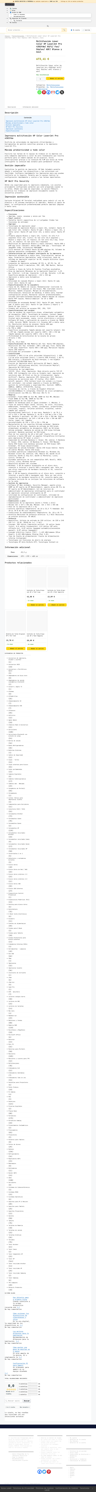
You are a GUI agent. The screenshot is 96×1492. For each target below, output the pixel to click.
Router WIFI (13, 1173)
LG (70, 1477)
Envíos (72, 1457)
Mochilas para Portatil (17, 1049)
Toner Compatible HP (16, 1254)
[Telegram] (57, 92)
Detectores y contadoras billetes (17, 859)
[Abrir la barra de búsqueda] (48, 26)
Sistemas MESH (13, 1192)
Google (72, 1475)
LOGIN (47, 1490)
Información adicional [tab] (30, 107)
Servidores (12, 1182)
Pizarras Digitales (15, 1106)
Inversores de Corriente (17, 973)
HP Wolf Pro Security (14, 127)
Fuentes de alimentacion (17, 923)
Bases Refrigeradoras (16, 745)
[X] (62, 92)
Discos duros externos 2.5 (18, 874)
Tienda (13, 8)
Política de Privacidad (23, 1488)
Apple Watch (13, 720)
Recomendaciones (19, 16)
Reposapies (12, 1163)
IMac (10, 958)
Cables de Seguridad (16, 755)
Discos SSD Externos (16, 888)
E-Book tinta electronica (18, 914)
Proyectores (13, 1135)
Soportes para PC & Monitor (18, 1201)
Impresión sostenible (14, 129)
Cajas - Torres (14, 760)
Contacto (18, 20)
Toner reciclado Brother (17, 1263)
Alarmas (11, 691)
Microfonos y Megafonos (17, 1030)
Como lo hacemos (19, 14)
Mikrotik (12, 1039)
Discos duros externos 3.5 (18, 879)
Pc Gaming (12, 1092)
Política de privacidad (78, 1451)
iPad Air (12, 982)
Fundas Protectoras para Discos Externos (17, 938)
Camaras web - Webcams (16, 783)
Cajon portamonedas (15, 769)
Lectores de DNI (14, 1001)
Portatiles (12, 1116)
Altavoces (12, 710)
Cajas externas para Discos (18, 764)
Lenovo (72, 1470)
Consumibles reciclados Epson (19, 844)
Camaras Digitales (15, 774)
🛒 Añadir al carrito (55, 78)
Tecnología (84, 1488)
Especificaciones (12, 131)
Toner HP (12, 1259)
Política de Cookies (45, 1488)
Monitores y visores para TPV (19, 1058)
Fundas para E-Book (15, 928)
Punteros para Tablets (16, 1139)
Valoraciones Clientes (20, 1460)
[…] (18, 1307)
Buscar (27, 1401)
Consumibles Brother (16, 814)
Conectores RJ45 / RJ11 (17, 809)
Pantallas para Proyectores (18, 1082)
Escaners (12, 919)
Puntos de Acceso (15, 1144)
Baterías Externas (15, 750)
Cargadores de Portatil (17, 788)
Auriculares (13, 729)
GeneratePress (35, 1483)
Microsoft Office (15, 1035)
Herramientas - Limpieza (17, 949)
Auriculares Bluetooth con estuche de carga (18, 735)
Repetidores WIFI (15, 1158)
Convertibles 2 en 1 (16, 853)
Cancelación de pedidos (78, 1460)
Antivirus (12, 715)
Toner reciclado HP (15, 1268)
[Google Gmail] (53, 92)
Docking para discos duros (18, 904)
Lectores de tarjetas (16, 1006)
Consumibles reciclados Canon (19, 839)
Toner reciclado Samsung (17, 1273)
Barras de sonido (15, 741)
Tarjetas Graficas (15, 1235)
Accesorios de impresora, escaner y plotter (18, 658)
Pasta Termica (13, 1087)
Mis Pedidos (74, 1441)
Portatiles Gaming (15, 1120)
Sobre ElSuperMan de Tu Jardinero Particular (20, 1454)
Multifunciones (18, 36)
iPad (10, 977)
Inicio (7, 36)
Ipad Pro (12, 987)
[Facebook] (48, 92)
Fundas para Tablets (16, 933)
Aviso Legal (74, 1452)
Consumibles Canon (15, 818)
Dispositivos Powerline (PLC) (19, 899)
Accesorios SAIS (14, 664)
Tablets (11, 1220)
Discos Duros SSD (15, 884)
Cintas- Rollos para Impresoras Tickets (16, 798)
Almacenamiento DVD (15, 706)
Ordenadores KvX (14, 1068)
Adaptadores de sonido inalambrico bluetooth (16, 681)
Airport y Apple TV (15, 686)
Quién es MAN (15, 12)
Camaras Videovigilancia (17, 779)
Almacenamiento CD (15, 701)
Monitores (12, 1054)
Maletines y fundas (15, 1020)
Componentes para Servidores (19, 804)
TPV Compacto (13, 1282)
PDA (10, 1096)
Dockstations (13, 909)
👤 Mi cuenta (75, 30)
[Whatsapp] (39, 92)
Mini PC (11, 1044)
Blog (12, 10)
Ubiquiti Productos (15, 1287)
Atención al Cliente (18, 18)
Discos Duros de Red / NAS (18, 869)
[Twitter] (44, 1472)
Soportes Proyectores (16, 1211)
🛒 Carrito (86, 30)
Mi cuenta (13, 22)
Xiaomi (72, 1472)
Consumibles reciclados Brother (17, 833)
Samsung (72, 1469)
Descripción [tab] (12, 107)
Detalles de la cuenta (78, 1439)
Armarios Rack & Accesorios (18, 725)
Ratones (11, 1149)
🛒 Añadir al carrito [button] (36, 605)
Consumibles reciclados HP (18, 849)
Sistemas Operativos (16, 1197)
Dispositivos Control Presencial (16, 894)
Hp (47, 87)
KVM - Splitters (14, 992)
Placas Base (13, 1111)
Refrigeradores (14, 1154)
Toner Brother (13, 1244)
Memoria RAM (13, 1025)
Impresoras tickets (15, 968)
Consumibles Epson (15, 823)
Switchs (11, 1216)
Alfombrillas (13, 696)
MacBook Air (13, 1015)
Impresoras (12, 963)
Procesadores (13, 1130)
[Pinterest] (44, 92)
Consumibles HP (14, 828)
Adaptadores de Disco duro (18, 675)
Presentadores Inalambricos (18, 1125)
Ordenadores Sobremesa (16, 1073)
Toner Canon (13, 1249)
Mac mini (12, 1011)
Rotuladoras (13, 1168)
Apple (72, 1467)
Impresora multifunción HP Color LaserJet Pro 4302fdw (28, 121)
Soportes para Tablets (16, 1206)
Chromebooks (13, 793)
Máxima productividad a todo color (20, 123)
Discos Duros (13, 864)
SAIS (10, 1178)
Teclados (12, 1240)
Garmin (72, 1474)
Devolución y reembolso (78, 1459)
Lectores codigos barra (17, 996)
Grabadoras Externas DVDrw (18, 944)
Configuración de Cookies (67, 1488)
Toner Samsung (13, 1278)
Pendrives (12, 1101)
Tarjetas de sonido (15, 1230)
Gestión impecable (13, 125)
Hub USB (11, 953)
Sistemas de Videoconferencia (19, 1187)
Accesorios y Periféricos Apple (18, 670)
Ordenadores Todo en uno (17, 1077)
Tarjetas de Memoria (16, 1225)
